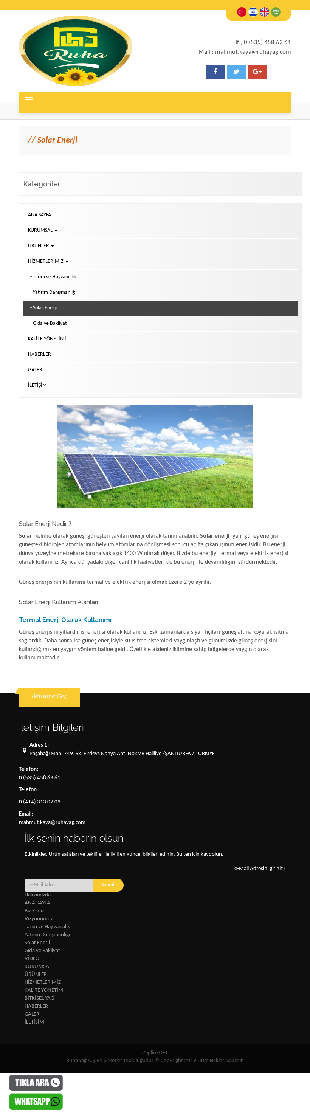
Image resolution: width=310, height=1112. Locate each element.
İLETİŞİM (37, 385)
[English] (264, 12)
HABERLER (39, 354)
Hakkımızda (38, 895)
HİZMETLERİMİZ (43, 982)
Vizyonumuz (39, 919)
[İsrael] (253, 12)
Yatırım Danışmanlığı (47, 935)
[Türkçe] (241, 12)
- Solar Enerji (43, 308)
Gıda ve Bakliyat (42, 951)
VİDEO (32, 959)
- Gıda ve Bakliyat (48, 323)
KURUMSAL (38, 966)
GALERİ (36, 370)
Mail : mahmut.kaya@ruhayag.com (244, 52)
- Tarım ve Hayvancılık (53, 277)
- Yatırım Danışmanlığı (53, 292)
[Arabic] (276, 12)
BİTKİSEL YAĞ (39, 998)
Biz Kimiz (34, 911)
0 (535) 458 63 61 (39, 778)
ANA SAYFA (39, 215)
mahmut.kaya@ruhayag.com (52, 822)
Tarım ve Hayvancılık (47, 927)
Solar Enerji (37, 943)
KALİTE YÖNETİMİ (47, 339)
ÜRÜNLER (36, 974)
